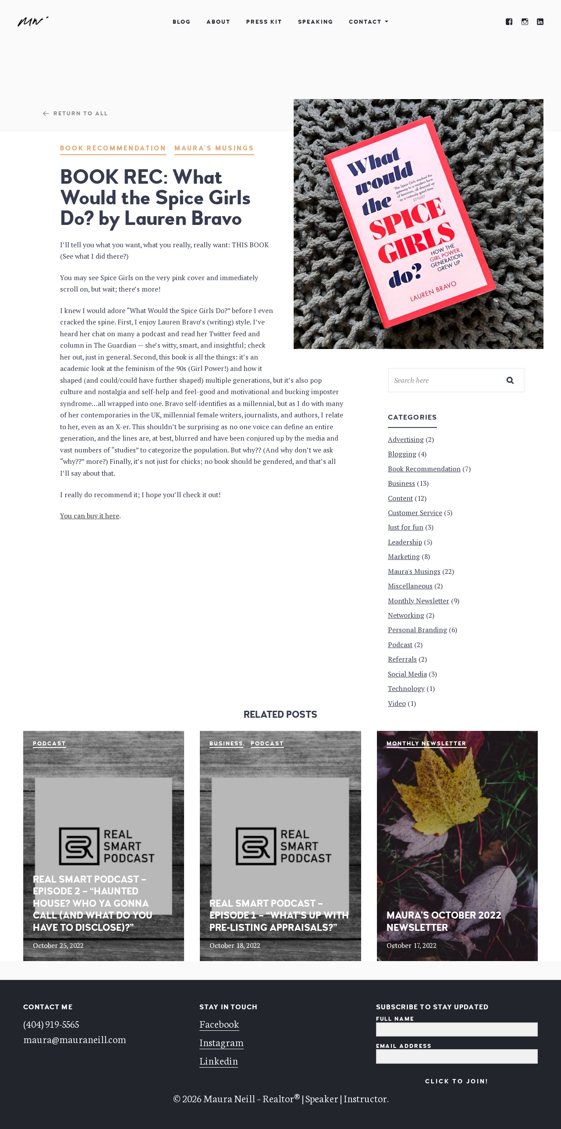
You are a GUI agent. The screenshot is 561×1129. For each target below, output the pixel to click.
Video (397, 703)
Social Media (407, 674)
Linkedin (218, 1060)
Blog (182, 21)
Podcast (49, 743)
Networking (406, 615)
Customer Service (415, 512)
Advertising (406, 439)
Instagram (221, 1042)
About (218, 21)
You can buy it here (89, 515)
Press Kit (264, 21)
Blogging (402, 453)
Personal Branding (417, 629)
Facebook (219, 1023)
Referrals (402, 659)
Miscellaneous (410, 585)
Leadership (405, 542)
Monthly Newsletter (427, 743)
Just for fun (405, 527)
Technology (406, 688)
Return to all (80, 113)
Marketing (404, 556)
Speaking (315, 21)
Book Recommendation (113, 148)
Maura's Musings (214, 148)
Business (226, 743)
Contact (365, 21)
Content (400, 498)
